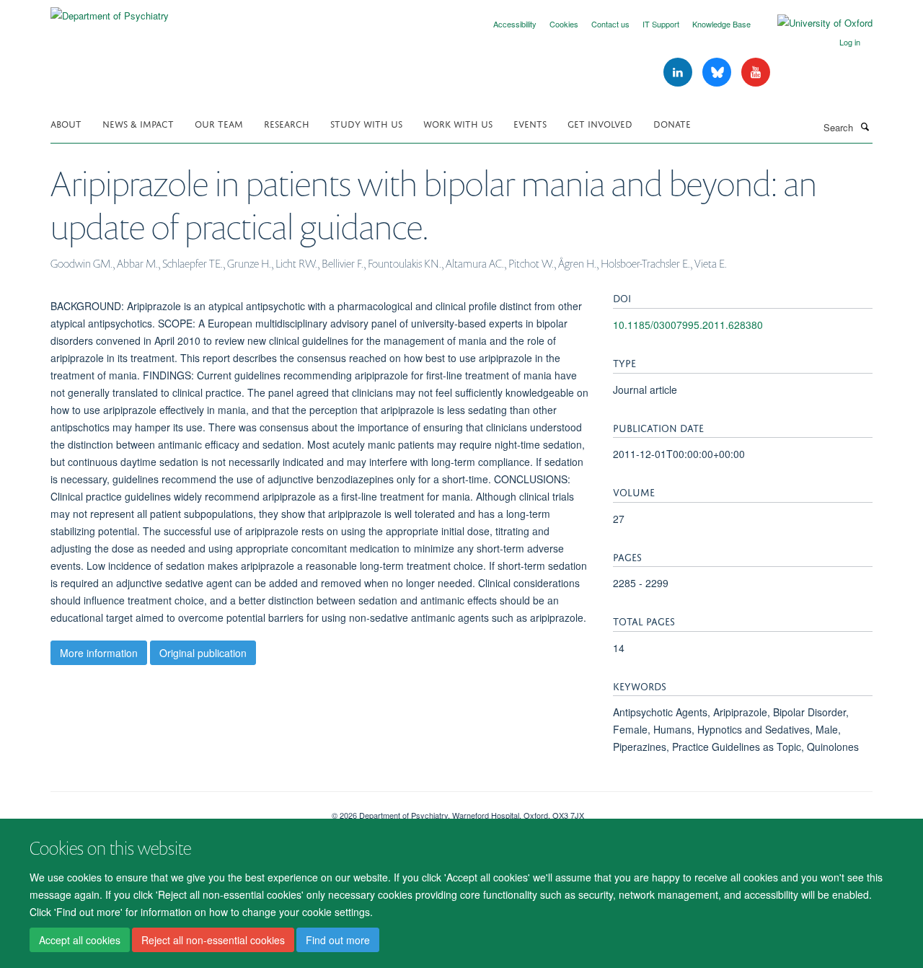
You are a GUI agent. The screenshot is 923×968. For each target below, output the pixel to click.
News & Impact (138, 123)
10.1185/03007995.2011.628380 (688, 324)
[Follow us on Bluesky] (718, 72)
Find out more (338, 940)
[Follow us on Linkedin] (679, 72)
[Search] (865, 126)
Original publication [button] (203, 653)
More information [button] (99, 653)
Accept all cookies (79, 940)
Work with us (458, 123)
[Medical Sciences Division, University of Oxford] (180, 810)
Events (530, 123)
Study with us (366, 123)
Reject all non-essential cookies (213, 940)
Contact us (610, 24)
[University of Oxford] (814, 23)
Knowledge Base (721, 24)
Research (286, 123)
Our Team (219, 123)
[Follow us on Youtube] (755, 72)
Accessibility (514, 24)
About (65, 123)
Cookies (563, 24)
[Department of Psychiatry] (109, 10)
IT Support (660, 24)
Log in (849, 42)
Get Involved (600, 123)
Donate (672, 123)
